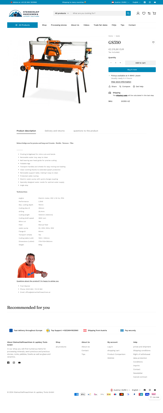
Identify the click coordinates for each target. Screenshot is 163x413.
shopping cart (113, 350)
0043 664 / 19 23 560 (34, 289)
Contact (85, 350)
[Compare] (149, 13)
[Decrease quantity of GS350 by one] (111, 62)
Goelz (118, 36)
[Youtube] (155, 2)
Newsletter (138, 373)
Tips (83, 354)
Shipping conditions (141, 350)
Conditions (138, 362)
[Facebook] (145, 2)
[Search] (128, 13)
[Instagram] (150, 2)
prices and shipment (142, 347)
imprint (136, 366)
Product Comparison (116, 354)
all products (61, 347)
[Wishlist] (143, 13)
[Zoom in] (101, 39)
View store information (121, 82)
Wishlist (110, 358)
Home (110, 36)
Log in (110, 347)
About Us (86, 347)
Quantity (112, 57)
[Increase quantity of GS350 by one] (120, 62)
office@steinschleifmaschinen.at (37, 292)
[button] (154, 13)
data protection (140, 358)
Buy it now (132, 70)
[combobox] (92, 13)
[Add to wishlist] (153, 42)
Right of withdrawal (141, 354)
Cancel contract (140, 377)
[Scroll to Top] (157, 408)
